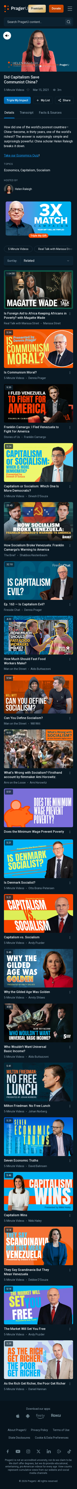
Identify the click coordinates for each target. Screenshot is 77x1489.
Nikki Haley (35, 1220)
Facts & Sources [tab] (50, 112)
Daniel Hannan (37, 1389)
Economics (11, 170)
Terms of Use (61, 1430)
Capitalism (28, 170)
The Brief (10, 555)
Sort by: (12, 260)
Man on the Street (15, 668)
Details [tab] (9, 112)
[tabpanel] (38, 159)
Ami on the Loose (15, 782)
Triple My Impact (17, 100)
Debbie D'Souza (38, 1279)
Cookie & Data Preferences (52, 1437)
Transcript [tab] (26, 112)
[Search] (68, 22)
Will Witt (35, 723)
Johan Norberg (37, 1111)
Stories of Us (12, 437)
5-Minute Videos (14, 89)
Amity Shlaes (36, 997)
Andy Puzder (36, 942)
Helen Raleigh (23, 189)
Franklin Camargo (35, 437)
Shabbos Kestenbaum (33, 555)
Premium (37, 8)
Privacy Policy (39, 1430)
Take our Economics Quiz (21, 155)
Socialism (43, 170)
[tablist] (38, 114)
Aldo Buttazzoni (41, 668)
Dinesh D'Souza (38, 496)
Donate (56, 8)
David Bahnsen (37, 1166)
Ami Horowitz (38, 782)
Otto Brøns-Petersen (41, 888)
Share (66, 100)
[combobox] (46, 261)
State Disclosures (19, 1437)
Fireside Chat (12, 609)
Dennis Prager (37, 378)
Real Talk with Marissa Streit (21, 323)
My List (45, 100)
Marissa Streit (52, 323)
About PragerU (17, 1430)
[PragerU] (16, 8)
